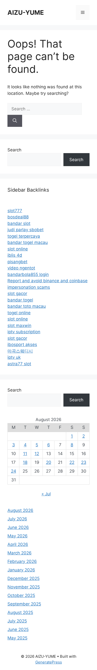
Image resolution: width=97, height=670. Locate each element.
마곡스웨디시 (20, 351)
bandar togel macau (27, 242)
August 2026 (20, 510)
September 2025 (24, 603)
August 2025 (20, 612)
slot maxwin (19, 325)
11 (25, 453)
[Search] (14, 121)
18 (25, 462)
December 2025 (23, 578)
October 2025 (21, 595)
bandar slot (18, 223)
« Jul (46, 493)
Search (14, 149)
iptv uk (14, 357)
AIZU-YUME (25, 12)
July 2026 (17, 518)
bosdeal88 (18, 216)
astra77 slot (19, 363)
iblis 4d (14, 255)
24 (13, 471)
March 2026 (19, 552)
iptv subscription (23, 331)
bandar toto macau (26, 306)
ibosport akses (22, 344)
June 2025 (18, 629)
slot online (17, 248)
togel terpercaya (23, 236)
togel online (19, 312)
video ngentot (21, 267)
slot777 (14, 210)
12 (37, 453)
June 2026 (18, 527)
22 (71, 462)
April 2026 (17, 544)
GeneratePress (48, 662)
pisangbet (17, 261)
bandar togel (20, 299)
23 (83, 462)
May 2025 (17, 637)
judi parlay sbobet (25, 229)
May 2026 (17, 535)
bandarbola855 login (28, 274)
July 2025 (17, 620)
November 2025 (23, 586)
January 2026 (21, 569)
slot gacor (17, 293)
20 (48, 462)
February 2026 (22, 561)
